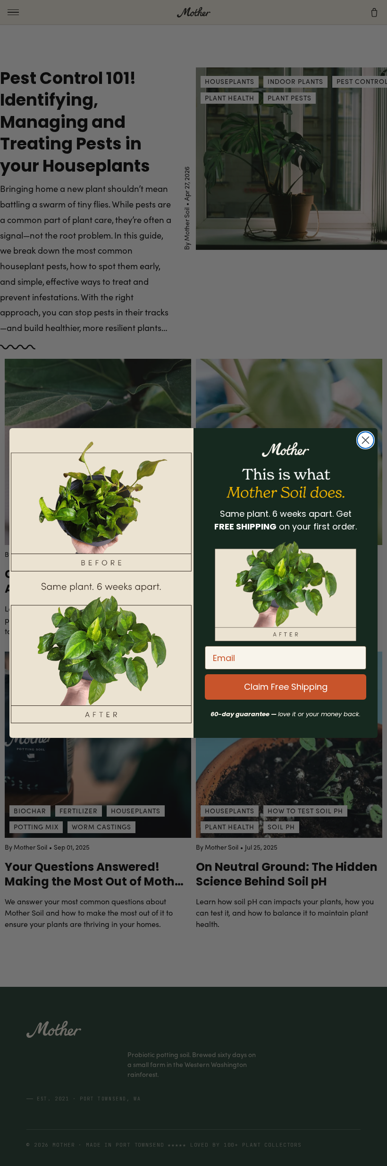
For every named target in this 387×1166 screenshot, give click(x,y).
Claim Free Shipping (286, 687)
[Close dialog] (365, 440)
